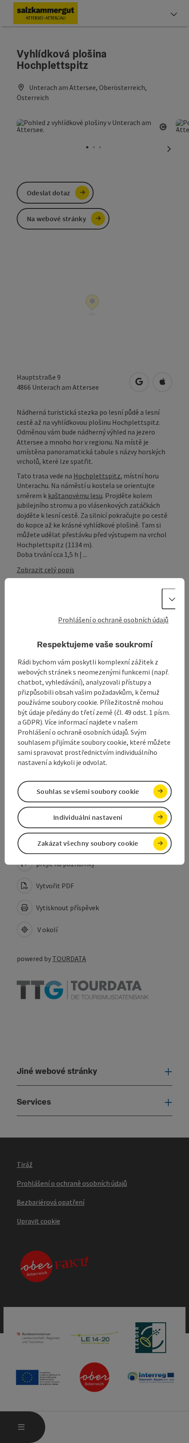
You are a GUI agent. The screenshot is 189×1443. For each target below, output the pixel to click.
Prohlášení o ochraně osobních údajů (113, 619)
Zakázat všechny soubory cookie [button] (87, 843)
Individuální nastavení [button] (88, 817)
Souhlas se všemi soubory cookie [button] (87, 791)
